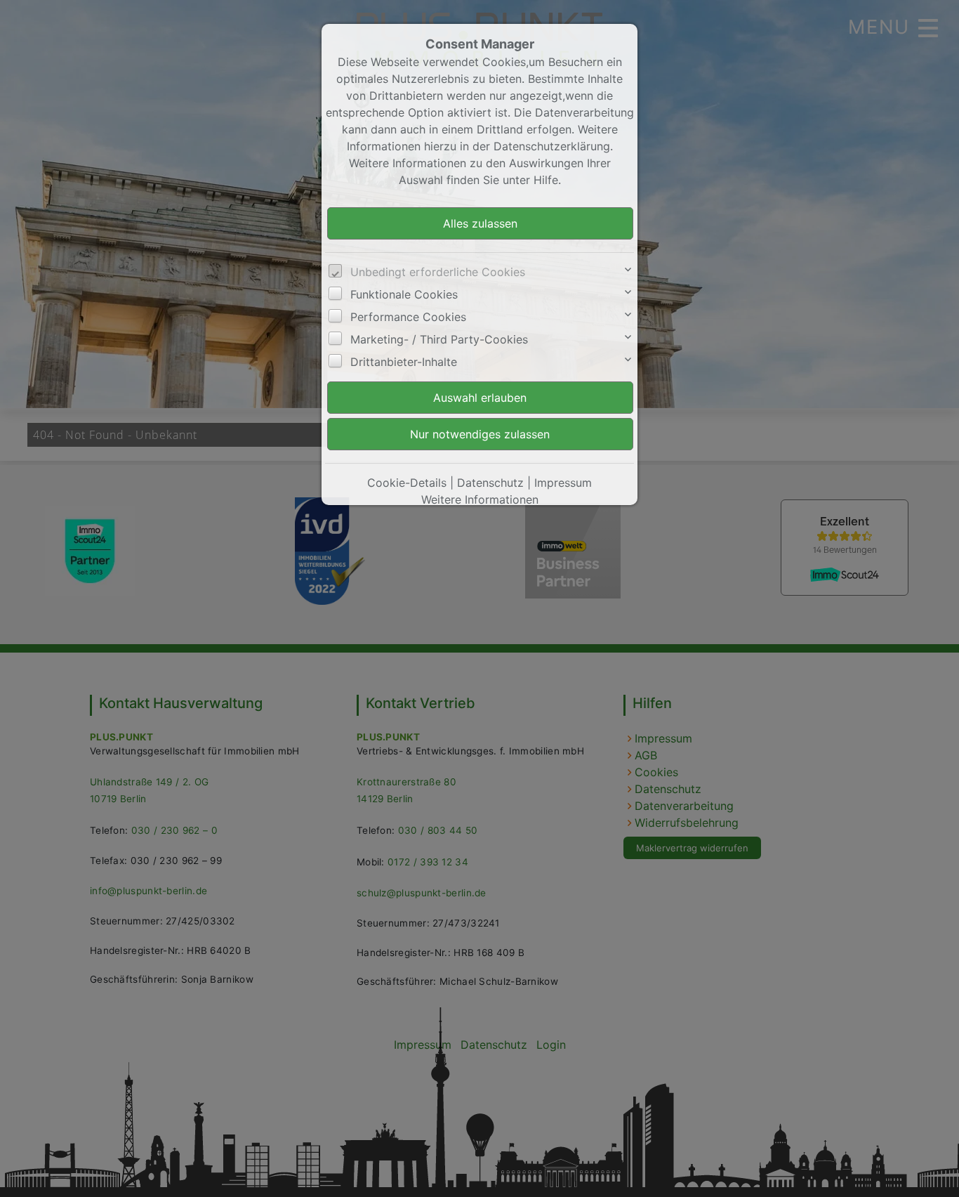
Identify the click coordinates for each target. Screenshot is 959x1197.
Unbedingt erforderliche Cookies (437, 272)
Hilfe (546, 180)
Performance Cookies (408, 317)
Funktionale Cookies (404, 294)
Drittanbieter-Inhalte (403, 362)
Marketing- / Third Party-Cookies (439, 339)
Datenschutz (490, 483)
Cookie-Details (407, 483)
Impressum (563, 483)
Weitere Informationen (479, 499)
